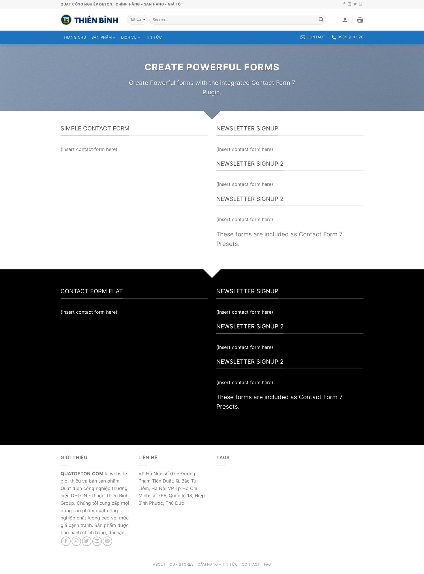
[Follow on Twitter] (355, 4)
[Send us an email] (360, 4)
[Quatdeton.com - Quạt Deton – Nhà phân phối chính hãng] (89, 19)
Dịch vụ (129, 37)
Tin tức (154, 37)
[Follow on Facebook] (344, 4)
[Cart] (360, 19)
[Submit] (321, 20)
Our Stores (182, 564)
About (159, 564)
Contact (251, 564)
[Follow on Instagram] (349, 4)
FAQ (267, 564)
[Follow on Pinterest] (107, 541)
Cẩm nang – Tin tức (218, 564)
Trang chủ (74, 37)
